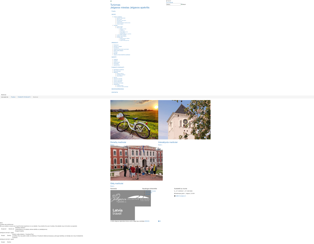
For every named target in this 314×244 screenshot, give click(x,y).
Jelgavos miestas (119, 7)
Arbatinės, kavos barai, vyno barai (121, 49)
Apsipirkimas (116, 84)
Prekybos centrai (120, 85)
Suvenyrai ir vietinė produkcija (122, 86)
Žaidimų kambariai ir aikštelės (124, 38)
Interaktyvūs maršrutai (121, 74)
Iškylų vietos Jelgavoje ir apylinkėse (125, 33)
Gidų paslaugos (117, 71)
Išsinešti (115, 53)
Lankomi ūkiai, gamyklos (121, 34)
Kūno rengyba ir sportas (124, 31)
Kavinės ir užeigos (118, 46)
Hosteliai (116, 60)
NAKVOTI (114, 57)
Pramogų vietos (120, 37)
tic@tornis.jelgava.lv (181, 196)
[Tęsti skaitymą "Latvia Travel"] (122, 213)
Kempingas (116, 63)
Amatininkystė (119, 21)
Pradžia (114, 11)
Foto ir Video (149, 192)
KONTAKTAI (115, 92)
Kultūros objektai (120, 24)
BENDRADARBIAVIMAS (118, 89)
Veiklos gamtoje (122, 32)
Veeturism (121, 29)
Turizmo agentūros (118, 81)
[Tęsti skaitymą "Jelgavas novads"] (138, 198)
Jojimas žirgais (122, 30)
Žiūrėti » (112, 145)
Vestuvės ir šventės (118, 78)
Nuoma (115, 77)
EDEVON (147, 221)
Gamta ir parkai (120, 26)
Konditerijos (116, 47)
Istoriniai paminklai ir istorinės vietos (123, 22)
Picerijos (116, 52)
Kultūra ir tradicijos (118, 16)
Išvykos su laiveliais (123, 28)
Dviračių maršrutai (120, 73)
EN (172, 2)
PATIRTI (114, 14)
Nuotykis (116, 25)
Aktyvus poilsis (119, 27)
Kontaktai (148, 194)
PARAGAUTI (115, 42)
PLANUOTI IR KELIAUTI (118, 67)
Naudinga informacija (118, 83)
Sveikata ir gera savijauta (121, 36)
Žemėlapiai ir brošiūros (119, 69)
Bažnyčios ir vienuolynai (121, 20)
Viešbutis (116, 59)
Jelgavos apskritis (139, 7)
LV (167, 2)
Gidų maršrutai (119, 76)
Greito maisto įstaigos (118, 50)
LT (168, 2)
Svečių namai (117, 62)
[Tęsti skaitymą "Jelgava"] (122, 198)
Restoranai (116, 45)
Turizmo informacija (118, 80)
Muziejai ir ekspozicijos (121, 18)
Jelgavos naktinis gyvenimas (124, 40)
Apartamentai (117, 65)
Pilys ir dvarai (119, 19)
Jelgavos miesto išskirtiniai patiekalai (122, 54)
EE (170, 2)
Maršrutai (116, 72)
